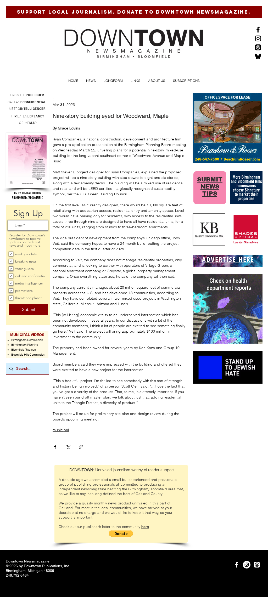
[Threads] (258, 47)
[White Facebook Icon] (236, 564)
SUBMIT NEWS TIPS (209, 186)
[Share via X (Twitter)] (67, 446)
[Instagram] (258, 38)
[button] (91, 80)
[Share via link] (80, 446)
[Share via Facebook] (55, 446)
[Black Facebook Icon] (258, 29)
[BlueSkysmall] (258, 56)
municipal (61, 430)
